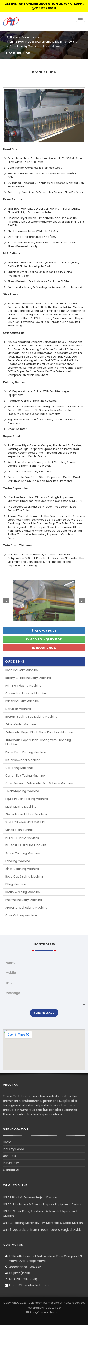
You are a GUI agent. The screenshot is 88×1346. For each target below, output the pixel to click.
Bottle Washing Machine (22, 892)
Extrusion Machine (18, 709)
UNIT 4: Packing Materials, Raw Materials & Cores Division (43, 1223)
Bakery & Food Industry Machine (28, 678)
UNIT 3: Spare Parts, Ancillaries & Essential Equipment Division (40, 1213)
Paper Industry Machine (24, 46)
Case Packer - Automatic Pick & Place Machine (39, 783)
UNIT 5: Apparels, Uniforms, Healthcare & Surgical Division (43, 1230)
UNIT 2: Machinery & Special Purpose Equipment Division (44, 41)
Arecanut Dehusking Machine (26, 908)
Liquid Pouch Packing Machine (26, 799)
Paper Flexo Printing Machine (25, 752)
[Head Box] (44, 115)
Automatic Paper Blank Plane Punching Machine (39, 732)
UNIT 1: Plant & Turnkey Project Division (30, 1197)
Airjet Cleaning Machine (22, 869)
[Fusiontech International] (12, 21)
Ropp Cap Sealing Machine (24, 876)
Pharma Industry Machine (23, 900)
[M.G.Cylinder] (44, 600)
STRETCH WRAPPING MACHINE (25, 822)
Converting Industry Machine (26, 693)
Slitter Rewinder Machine (22, 760)
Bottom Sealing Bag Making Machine (31, 717)
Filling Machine (15, 884)
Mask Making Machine (20, 807)
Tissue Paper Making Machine (26, 814)
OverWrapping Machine (22, 791)
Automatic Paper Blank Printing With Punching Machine (38, 742)
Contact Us (11, 1170)
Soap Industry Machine (21, 670)
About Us (9, 1156)
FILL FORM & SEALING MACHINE (25, 845)
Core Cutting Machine (21, 915)
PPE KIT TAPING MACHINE (22, 838)
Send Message (44, 1013)
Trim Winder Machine (20, 724)
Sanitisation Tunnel (19, 830)
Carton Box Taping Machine (25, 775)
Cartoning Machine (19, 768)
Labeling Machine (17, 861)
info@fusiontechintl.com (31, 1285)
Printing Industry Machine (23, 686)
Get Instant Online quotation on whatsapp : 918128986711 (44, 6)
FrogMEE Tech (52, 1308)
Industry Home (13, 1149)
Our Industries (30, 37)
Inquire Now (11, 1163)
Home (13, 37)
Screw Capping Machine (22, 853)
